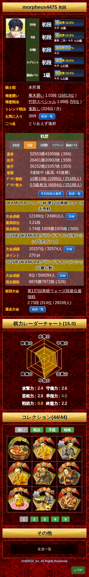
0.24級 (78, 40)
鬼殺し (34, 109)
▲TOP (78, 570)
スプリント (58, 145)
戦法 (36, 430)
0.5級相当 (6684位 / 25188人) (56, 185)
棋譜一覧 (47, 116)
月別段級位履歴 (51, 193)
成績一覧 (38, 309)
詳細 (71, 216)
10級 (63, 27)
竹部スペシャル (42, 102)
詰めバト (72, 145)
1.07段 (64, 65)
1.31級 (64, 78)
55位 (75, 102)
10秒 (44, 145)
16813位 (66, 95)
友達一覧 (44, 549)
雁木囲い (36, 95)
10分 (16, 145)
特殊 (67, 430)
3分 (30, 145)
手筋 (52, 430)
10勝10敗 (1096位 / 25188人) (55, 179)
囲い (21, 430)
